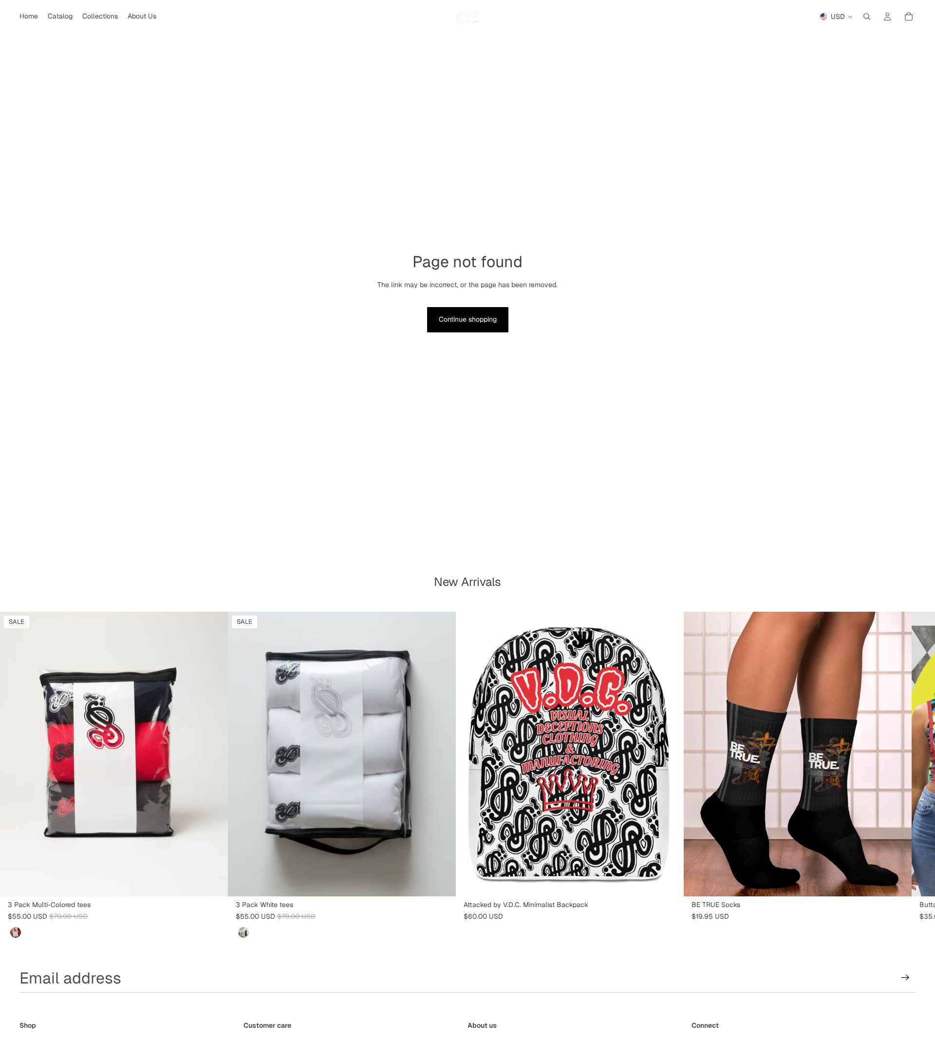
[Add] (668, 881)
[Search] (867, 16)
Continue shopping (468, 319)
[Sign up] (905, 977)
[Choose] (213, 881)
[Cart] (908, 16)
